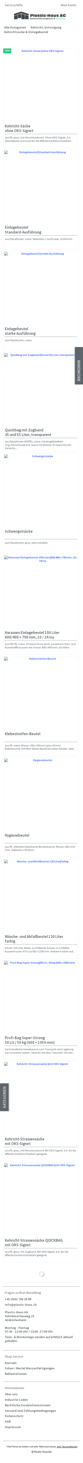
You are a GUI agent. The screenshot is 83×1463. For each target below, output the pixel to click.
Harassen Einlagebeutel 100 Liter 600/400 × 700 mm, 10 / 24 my (32, 635)
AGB (8, 1421)
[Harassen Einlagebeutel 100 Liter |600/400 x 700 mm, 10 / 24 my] (40, 592)
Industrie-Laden (16, 1400)
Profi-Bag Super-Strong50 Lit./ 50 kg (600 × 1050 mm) (30, 1040)
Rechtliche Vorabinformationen (27, 1405)
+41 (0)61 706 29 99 (18, 1299)
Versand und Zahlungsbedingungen (30, 1411)
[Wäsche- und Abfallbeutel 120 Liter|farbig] (40, 896)
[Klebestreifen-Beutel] (40, 693)
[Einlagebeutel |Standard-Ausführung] (40, 186)
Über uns (11, 1394)
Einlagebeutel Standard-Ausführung (23, 229)
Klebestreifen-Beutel (22, 734)
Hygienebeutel (17, 835)
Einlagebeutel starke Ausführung (20, 331)
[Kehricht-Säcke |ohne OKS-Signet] (40, 85)
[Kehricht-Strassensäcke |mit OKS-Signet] (40, 1098)
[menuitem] (69, 5)
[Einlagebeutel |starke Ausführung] (40, 288)
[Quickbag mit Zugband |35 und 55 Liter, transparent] (40, 389)
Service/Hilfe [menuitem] (14, 5)
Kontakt (11, 1363)
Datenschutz (14, 1416)
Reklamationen (16, 1374)
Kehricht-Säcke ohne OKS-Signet (19, 128)
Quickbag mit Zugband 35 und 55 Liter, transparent (28, 432)
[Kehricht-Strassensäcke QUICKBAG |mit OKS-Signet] (40, 1199)
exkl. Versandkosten (67, 1446)
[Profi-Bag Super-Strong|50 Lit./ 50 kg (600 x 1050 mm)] (40, 997)
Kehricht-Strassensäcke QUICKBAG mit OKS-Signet (34, 1242)
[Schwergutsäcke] (40, 490)
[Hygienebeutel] (40, 794)
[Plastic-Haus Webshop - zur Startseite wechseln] (40, 15)
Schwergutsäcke (19, 531)
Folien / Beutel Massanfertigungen (29, 1368)
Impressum (13, 1427)
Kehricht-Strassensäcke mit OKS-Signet (24, 1141)
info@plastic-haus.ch (21, 1304)
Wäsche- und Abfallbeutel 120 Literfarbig (34, 939)
